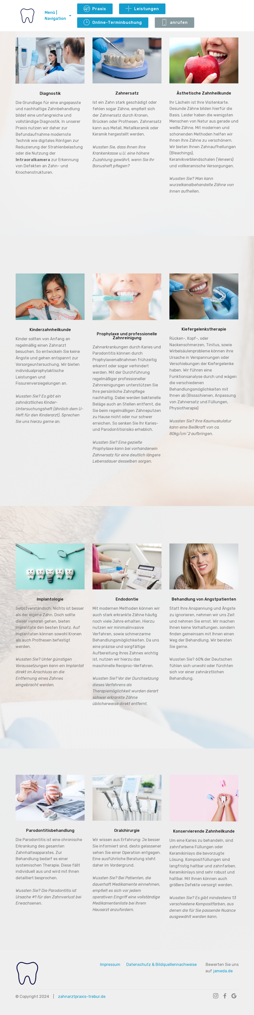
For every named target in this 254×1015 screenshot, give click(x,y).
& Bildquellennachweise (174, 964)
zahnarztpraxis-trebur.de (81, 996)
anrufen (179, 22)
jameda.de (223, 971)
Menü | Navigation (55, 15)
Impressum (110, 964)
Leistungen (146, 8)
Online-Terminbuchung (117, 22)
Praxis (99, 8)
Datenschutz (138, 964)
